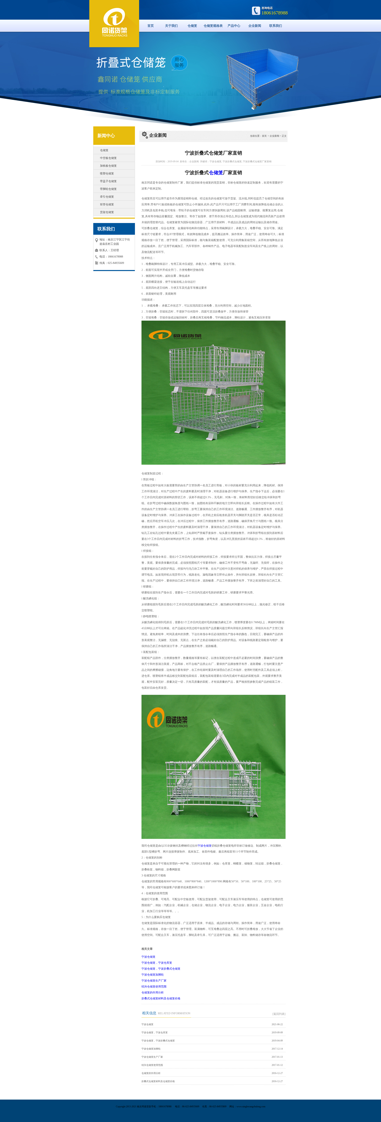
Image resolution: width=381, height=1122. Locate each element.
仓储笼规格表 (213, 25)
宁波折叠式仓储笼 (232, 161)
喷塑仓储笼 (107, 173)
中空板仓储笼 (108, 158)
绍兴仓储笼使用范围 (153, 986)
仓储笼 (192, 25)
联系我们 (275, 25)
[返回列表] (279, 1013)
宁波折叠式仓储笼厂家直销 (257, 161)
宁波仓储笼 (215, 161)
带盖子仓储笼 (108, 181)
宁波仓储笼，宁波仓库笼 (156, 962)
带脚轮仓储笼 (108, 188)
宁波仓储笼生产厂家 (153, 980)
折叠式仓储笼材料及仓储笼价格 (160, 998)
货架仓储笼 (107, 212)
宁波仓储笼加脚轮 (152, 974)
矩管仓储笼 (107, 204)
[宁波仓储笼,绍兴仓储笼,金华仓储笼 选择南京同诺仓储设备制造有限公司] (114, 23)
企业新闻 (254, 25)
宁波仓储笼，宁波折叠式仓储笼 (160, 968)
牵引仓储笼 (107, 196)
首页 (150, 25)
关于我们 (171, 25)
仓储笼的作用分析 (152, 992)
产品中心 (234, 25)
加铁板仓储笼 (108, 165)
